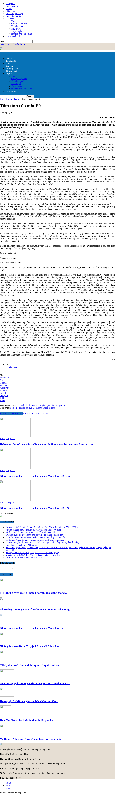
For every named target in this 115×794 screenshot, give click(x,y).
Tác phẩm (10, 18)
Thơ (13, 21)
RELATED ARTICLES (11, 413)
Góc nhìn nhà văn (13, 16)
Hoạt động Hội (12, 6)
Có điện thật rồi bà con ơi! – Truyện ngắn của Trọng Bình (39, 405)
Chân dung (10, 11)
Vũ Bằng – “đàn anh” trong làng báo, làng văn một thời (30, 532)
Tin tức (9, 8)
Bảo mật (8, 788)
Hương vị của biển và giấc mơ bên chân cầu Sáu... (29, 701)
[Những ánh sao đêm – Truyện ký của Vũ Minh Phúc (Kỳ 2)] (15, 500)
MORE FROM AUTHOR (35, 413)
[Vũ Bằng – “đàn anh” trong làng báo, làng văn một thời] (3, 733)
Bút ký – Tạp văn (19, 24)
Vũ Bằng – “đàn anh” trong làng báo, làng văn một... (31, 738)
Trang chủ (10, 3)
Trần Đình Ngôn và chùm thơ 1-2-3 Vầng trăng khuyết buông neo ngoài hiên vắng (42, 542)
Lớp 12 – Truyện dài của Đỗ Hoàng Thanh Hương (32, 408)
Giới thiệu (8, 783)
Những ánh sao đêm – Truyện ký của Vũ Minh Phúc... (31, 628)
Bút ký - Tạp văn (13, 99)
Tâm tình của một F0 (15, 367)
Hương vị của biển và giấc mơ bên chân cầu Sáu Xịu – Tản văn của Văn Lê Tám (47, 444)
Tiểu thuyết (16, 29)
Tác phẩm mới (17, 26)
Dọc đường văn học (14, 13)
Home (2, 99)
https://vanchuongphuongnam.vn (51, 773)
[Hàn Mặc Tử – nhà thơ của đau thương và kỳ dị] (5, 714)
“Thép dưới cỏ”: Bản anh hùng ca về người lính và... (30, 665)
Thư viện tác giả (13, 36)
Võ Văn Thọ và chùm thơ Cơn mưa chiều (24, 557)
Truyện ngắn (16, 31)
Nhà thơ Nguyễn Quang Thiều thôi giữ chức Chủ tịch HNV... (35, 683)
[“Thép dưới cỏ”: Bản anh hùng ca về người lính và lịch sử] (7, 659)
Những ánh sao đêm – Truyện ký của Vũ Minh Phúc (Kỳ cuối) (36, 475)
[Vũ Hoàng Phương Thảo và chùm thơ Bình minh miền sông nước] (7, 604)
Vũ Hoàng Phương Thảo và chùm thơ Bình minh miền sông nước (35, 540)
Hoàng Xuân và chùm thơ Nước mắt (22, 545)
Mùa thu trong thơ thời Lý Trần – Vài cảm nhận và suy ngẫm (33, 555)
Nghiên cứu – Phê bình (21, 34)
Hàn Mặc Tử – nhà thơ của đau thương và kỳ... (27, 720)
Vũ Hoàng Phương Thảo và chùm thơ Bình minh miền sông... (36, 609)
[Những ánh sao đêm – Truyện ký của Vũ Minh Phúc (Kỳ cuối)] (15, 468)
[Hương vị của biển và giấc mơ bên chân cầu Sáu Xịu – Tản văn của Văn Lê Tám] (15, 436)
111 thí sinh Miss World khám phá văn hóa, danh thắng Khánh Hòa (36, 537)
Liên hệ (8, 785)
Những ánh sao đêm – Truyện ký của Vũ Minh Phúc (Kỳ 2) (34, 507)
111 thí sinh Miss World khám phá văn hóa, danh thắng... (33, 592)
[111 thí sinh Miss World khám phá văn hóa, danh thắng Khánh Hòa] (7, 587)
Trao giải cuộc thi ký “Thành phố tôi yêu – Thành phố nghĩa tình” (35, 535)
